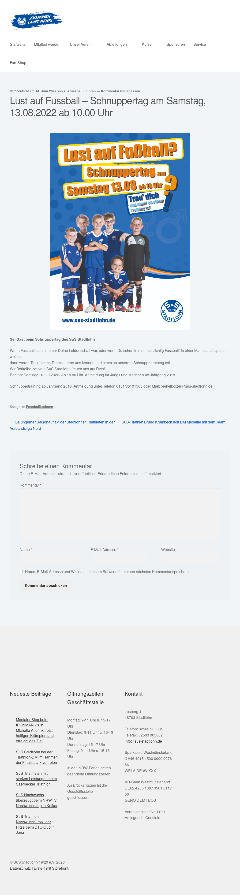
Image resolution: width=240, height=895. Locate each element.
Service (199, 44)
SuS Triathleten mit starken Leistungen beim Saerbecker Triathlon (36, 778)
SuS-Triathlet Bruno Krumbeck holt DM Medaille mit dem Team (173, 422)
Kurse (147, 44)
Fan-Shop (18, 62)
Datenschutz (20, 868)
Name (26, 549)
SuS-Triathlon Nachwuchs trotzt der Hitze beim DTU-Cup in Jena (35, 824)
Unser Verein (81, 44)
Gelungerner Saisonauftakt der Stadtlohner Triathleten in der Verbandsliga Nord (62, 425)
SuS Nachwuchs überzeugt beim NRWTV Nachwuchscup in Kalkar (36, 800)
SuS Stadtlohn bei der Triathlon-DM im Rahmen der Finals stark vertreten (37, 757)
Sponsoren (176, 44)
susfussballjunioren (80, 91)
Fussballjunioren (39, 406)
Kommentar (30, 485)
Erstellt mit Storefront (51, 868)
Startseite (18, 44)
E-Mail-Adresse (104, 549)
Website (168, 549)
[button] (175, 725)
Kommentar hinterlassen (120, 91)
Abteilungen (117, 44)
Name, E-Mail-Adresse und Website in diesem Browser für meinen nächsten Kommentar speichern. (107, 571)
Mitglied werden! (47, 44)
